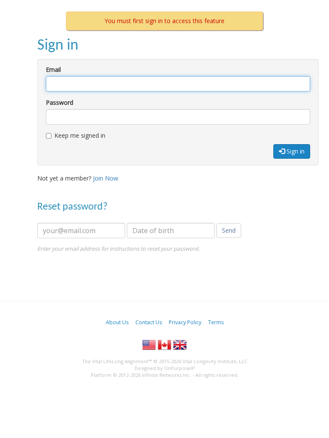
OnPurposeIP (179, 368)
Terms (216, 322)
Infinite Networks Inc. (166, 375)
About (117, 322)
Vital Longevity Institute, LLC (214, 361)
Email (53, 69)
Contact (148, 322)
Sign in (295, 151)
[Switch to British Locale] (180, 345)
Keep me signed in (79, 135)
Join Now (105, 178)
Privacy (185, 322)
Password (59, 102)
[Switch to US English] (149, 345)
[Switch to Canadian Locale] (164, 345)
